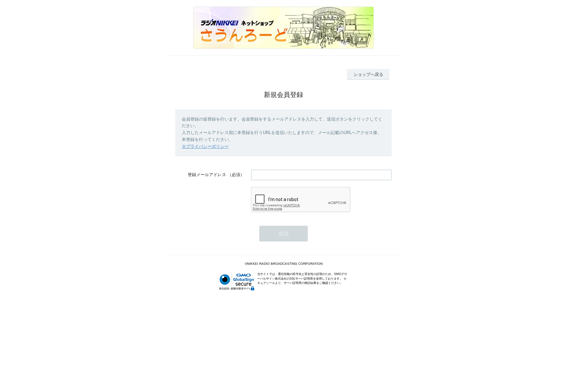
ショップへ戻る (368, 74)
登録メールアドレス (207, 174)
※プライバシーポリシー (205, 146)
